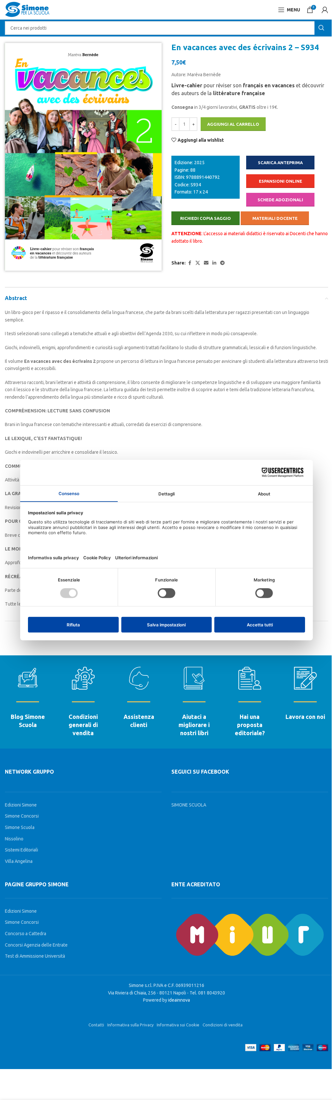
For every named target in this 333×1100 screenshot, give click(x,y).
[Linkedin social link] (214, 263)
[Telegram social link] (222, 263)
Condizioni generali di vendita (83, 724)
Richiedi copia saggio (205, 218)
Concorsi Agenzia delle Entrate (36, 945)
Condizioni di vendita (223, 1024)
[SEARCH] (321, 28)
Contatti (96, 1024)
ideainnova (179, 1000)
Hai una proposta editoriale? (250, 724)
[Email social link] (206, 263)
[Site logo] (27, 9)
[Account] (324, 9)
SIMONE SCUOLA (188, 804)
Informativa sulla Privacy (130, 1024)
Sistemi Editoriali (21, 849)
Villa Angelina (19, 861)
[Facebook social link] (189, 263)
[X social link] (197, 263)
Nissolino (14, 838)
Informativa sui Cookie (178, 1024)
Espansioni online (280, 181)
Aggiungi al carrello (233, 124)
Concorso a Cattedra (25, 933)
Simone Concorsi (22, 816)
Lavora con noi (305, 716)
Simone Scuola (19, 827)
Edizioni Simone (21, 804)
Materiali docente (275, 218)
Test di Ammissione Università (35, 956)
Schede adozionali (280, 199)
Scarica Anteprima (280, 162)
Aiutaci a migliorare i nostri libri (194, 724)
